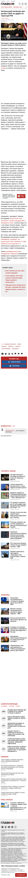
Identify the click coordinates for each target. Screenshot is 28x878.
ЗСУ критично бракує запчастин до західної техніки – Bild (18, 544)
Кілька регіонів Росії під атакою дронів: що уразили (18, 619)
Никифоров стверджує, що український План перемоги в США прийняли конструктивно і (13, 241)
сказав (3, 68)
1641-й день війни (6, 7)
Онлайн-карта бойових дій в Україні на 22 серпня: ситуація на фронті (17, 711)
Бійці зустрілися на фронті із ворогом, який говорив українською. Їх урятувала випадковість (17, 749)
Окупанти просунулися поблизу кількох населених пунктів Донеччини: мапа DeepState (18, 535)
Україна (19, 344)
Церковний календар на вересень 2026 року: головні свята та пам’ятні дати (16, 725)
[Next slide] (26, 7)
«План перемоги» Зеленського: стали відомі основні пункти (18, 486)
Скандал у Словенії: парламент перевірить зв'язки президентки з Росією (18, 629)
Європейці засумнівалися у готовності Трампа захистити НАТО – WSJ (17, 601)
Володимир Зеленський (10, 344)
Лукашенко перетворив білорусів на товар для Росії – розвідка (18, 638)
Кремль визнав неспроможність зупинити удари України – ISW (16, 611)
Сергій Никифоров (6, 348)
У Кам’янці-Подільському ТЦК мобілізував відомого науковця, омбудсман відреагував (17, 741)
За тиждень (4, 706)
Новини (4, 757)
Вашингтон (10, 346)
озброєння (17, 346)
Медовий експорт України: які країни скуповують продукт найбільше (13, 787)
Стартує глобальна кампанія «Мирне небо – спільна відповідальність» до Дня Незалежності (18, 806)
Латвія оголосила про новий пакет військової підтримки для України (18, 514)
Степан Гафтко (5, 18)
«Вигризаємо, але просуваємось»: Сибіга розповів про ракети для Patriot (17, 648)
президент (4, 346)
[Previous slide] (24, 7)
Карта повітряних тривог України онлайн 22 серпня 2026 (17, 718)
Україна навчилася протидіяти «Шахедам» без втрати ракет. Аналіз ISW (17, 555)
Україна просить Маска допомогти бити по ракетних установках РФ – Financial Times (13, 780)
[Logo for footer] (7, 823)
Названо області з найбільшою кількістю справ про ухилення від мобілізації (16, 733)
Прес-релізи (7, 800)
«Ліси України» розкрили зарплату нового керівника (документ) (12, 760)
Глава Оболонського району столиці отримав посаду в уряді (13, 793)
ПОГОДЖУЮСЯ (21, 875)
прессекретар (15, 348)
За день (18, 706)
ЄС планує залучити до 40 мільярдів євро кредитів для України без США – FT (18, 505)
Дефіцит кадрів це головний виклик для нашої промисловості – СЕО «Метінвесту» (18, 495)
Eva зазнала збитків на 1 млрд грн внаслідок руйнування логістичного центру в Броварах (12, 767)
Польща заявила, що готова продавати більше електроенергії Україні (18, 524)
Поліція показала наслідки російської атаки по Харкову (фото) (17, 477)
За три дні (11, 706)
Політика (5, 595)
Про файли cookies (5, 874)
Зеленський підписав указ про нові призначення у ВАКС (12, 773)
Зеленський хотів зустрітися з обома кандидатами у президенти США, (13, 221)
